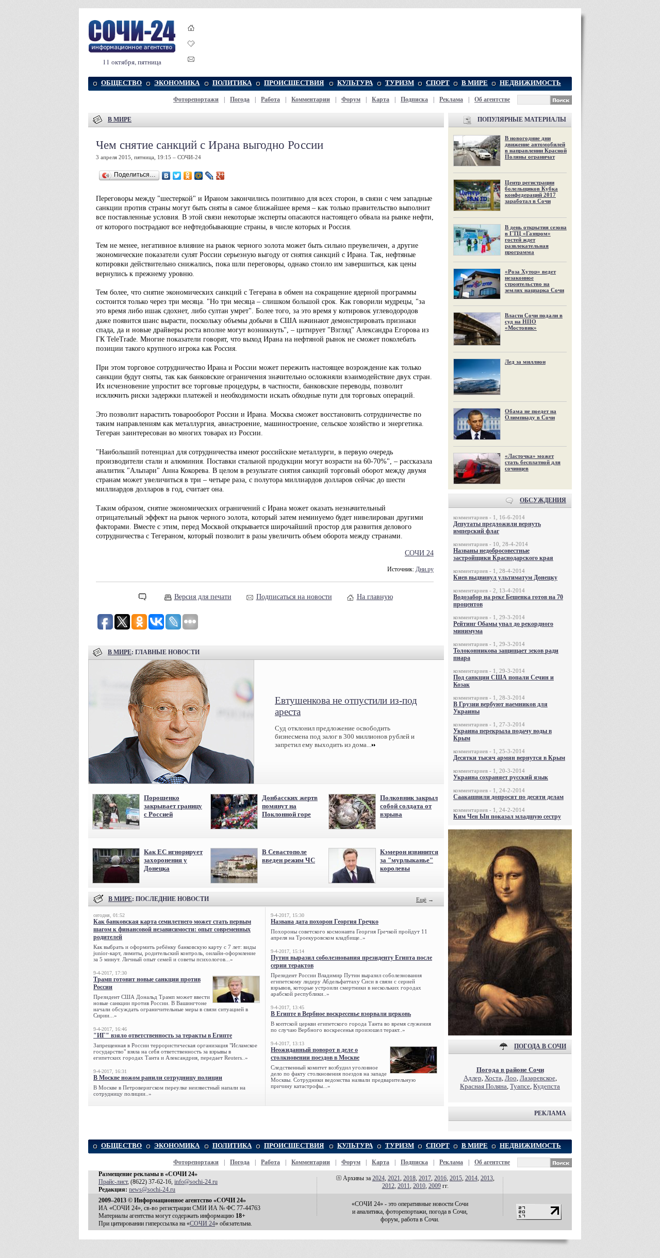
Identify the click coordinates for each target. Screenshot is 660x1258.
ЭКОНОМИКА (177, 83)
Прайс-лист (112, 1181)
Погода (240, 99)
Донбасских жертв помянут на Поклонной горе (290, 806)
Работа (270, 99)
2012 (388, 1185)
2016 (440, 1178)
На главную (375, 597)
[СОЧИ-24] (132, 51)
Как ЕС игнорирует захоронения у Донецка (173, 860)
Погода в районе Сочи (510, 1070)
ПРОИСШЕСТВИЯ (294, 83)
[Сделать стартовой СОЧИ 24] (191, 37)
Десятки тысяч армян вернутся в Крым (509, 757)
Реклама (451, 99)
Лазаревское (537, 1078)
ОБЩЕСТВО (121, 83)
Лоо (511, 1078)
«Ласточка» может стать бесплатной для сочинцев (532, 462)
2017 (425, 1178)
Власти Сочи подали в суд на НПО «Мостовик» (534, 321)
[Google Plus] (220, 175)
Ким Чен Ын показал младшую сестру (507, 816)
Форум (350, 99)
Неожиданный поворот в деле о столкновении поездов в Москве (315, 1053)
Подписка (414, 99)
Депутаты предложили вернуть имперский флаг (497, 527)
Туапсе (520, 1086)
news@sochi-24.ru (152, 1189)
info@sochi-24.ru (196, 1181)
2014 (471, 1178)
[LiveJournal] (209, 175)
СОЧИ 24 (419, 553)
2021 (394, 1178)
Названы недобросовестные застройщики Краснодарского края (503, 554)
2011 (404, 1185)
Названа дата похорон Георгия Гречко (324, 921)
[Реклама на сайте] (510, 1033)
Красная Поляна (483, 1086)
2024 (378, 1178)
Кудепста (546, 1086)
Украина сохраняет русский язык (500, 777)
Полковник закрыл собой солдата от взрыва (409, 806)
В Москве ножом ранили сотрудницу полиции (157, 1077)
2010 (419, 1185)
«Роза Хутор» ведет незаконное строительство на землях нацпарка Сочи (534, 280)
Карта (380, 99)
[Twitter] (177, 175)
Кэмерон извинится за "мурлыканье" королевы (409, 860)
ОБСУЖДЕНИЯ (543, 500)
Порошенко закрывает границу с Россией (173, 806)
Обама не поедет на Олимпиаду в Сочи (530, 414)
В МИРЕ (474, 83)
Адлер (473, 1078)
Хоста (493, 1078)
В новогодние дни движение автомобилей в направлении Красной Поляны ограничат (536, 147)
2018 (409, 1178)
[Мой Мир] (198, 175)
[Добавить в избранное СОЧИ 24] (191, 53)
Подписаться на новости (294, 597)
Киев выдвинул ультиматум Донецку (505, 577)
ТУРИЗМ (399, 83)
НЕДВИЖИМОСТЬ (530, 83)
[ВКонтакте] (166, 175)
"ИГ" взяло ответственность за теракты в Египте (162, 1035)
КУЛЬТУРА (355, 83)
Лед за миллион (525, 362)
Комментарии (310, 99)
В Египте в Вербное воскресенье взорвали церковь (341, 1013)
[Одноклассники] (188, 175)
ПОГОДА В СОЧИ (540, 1046)
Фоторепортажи (196, 99)
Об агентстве (492, 99)
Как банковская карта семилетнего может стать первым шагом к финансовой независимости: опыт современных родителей (172, 929)
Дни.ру (425, 569)
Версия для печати (203, 597)
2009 (434, 1185)
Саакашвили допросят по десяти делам (508, 797)
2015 (456, 1178)
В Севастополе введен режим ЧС (288, 856)
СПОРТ (438, 83)
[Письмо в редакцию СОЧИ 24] (191, 61)
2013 (487, 1178)
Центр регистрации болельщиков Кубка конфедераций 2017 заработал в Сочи (531, 191)
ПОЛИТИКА (232, 83)
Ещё (421, 899)
